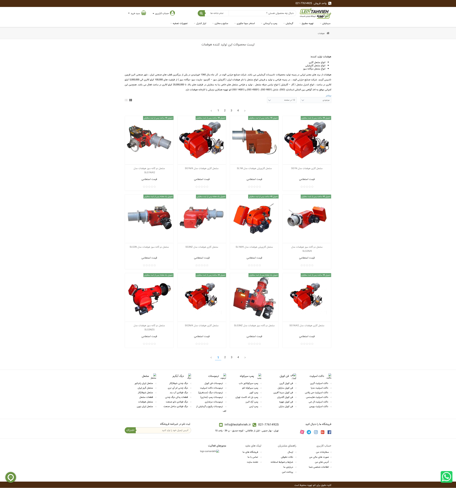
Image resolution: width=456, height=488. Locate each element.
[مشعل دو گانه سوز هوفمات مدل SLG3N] (149, 219)
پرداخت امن (288, 472)
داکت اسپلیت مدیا (320, 388)
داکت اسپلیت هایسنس (317, 397)
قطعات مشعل (146, 397)
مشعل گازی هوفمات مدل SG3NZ (202, 247)
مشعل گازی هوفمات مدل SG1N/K (201, 168)
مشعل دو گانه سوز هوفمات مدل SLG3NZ (254, 325)
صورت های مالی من (319, 457)
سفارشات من (322, 452)
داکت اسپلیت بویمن (319, 406)
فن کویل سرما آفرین (283, 392)
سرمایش (326, 23)
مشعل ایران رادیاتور (144, 383)
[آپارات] (302, 432)
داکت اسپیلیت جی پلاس (317, 392)
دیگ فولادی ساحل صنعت (176, 406)
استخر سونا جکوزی (246, 23)
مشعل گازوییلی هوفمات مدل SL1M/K (254, 247)
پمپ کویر (254, 392)
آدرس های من (322, 462)
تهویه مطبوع (308, 23)
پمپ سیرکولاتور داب (249, 383)
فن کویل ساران (286, 406)
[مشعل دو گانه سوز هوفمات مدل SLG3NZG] (149, 297)
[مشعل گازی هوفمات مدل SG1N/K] (202, 140)
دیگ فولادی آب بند (179, 392)
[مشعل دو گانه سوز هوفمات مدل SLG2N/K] (307, 219)
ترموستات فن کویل (214, 383)
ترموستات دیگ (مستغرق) (211, 392)
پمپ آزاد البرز (252, 402)
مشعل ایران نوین (145, 406)
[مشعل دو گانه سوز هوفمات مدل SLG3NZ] (254, 297)
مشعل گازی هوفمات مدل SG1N (307, 168)
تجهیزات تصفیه (180, 23)
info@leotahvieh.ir (238, 424)
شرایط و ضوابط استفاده (282, 462)
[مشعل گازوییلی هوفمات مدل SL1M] (254, 140)
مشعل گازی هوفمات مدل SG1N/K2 (307, 325)
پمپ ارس (254, 406)
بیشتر (328, 95)
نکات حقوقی (287, 457)
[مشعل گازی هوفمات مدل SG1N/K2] (307, 297)
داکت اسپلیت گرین (319, 383)
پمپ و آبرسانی (270, 23)
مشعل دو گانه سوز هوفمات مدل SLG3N (149, 247)
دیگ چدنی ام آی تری (178, 388)
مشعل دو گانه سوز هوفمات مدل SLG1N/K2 (149, 170)
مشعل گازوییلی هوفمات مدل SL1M (254, 168)
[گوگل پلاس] (323, 432)
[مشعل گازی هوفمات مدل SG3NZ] (202, 219)
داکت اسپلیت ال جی (319, 402)
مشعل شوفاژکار (146, 392)
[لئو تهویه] (315, 13)
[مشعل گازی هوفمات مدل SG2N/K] (202, 297)
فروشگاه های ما (251, 452)
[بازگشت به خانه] (328, 33)
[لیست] (126, 100)
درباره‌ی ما (288, 467)
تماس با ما (253, 457)
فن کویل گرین (286, 383)
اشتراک (130, 430)
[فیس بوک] (329, 432)
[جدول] (130, 100)
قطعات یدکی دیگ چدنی (177, 397)
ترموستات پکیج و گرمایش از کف (211, 408)
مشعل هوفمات (146, 402)
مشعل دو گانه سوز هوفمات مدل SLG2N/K (307, 249)
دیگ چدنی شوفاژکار (179, 383)
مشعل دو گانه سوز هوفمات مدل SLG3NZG (149, 328)
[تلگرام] (309, 432)
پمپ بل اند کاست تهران (247, 397)
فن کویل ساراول (286, 388)
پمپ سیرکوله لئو (250, 388)
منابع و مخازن (221, 23)
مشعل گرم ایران (146, 388)
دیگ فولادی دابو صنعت (177, 402)
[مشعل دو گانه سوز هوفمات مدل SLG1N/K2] (149, 140)
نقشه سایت (253, 462)
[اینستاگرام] (316, 432)
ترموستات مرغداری (214, 402)
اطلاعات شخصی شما (319, 467)
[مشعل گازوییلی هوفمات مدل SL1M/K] (254, 219)
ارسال (291, 452)
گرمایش (289, 23)
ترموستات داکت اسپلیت (212, 388)
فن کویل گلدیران (285, 397)
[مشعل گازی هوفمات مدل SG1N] (307, 140)
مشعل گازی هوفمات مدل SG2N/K (201, 325)
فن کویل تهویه (286, 402)
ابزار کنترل (201, 23)
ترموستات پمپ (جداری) (212, 397)
